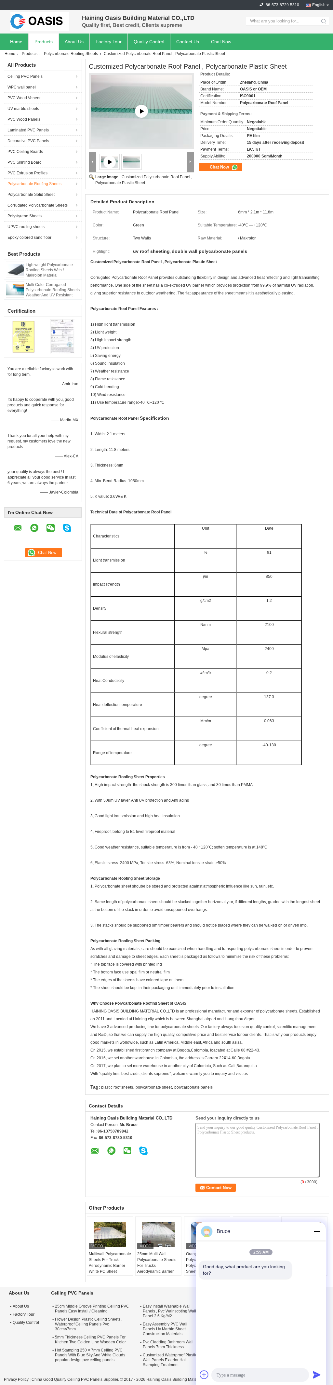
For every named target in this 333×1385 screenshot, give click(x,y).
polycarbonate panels (193, 1087)
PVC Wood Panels (23, 119)
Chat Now (221, 41)
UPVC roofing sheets (26, 226)
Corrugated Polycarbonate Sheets (37, 205)
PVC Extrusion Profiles (27, 173)
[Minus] (317, 1231)
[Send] (317, 1374)
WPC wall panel (21, 87)
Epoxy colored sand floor (29, 237)
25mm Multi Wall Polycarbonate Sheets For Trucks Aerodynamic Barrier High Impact (156, 1266)
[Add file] (204, 1374)
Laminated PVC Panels (28, 130)
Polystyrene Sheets (24, 216)
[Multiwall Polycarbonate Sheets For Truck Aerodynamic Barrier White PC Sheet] (110, 1234)
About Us (74, 41)
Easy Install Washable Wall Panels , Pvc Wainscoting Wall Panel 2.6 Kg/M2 (169, 1311)
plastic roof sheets (117, 1087)
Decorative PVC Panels (28, 141)
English (319, 5)
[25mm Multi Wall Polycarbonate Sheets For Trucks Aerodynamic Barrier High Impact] (158, 1234)
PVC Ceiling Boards (25, 151)
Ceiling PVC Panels (25, 76)
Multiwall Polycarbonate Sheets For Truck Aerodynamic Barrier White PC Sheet (110, 1263)
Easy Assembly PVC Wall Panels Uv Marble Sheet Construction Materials (165, 1329)
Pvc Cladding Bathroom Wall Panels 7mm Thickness (168, 1344)
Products (43, 41)
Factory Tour (109, 41)
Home (16, 41)
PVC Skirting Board (24, 162)
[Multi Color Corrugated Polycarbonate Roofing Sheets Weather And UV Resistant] (15, 289)
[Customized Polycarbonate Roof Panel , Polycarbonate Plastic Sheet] (131, 161)
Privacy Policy (16, 1379)
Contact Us (187, 41)
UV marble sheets (23, 108)
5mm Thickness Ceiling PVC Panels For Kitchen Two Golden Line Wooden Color (90, 1339)
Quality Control (149, 41)
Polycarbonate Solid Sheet (31, 194)
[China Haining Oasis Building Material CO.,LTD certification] (23, 336)
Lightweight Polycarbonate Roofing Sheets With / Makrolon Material (49, 270)
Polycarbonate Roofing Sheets (71, 53)
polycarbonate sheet (154, 1087)
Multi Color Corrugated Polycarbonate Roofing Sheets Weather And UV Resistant (53, 289)
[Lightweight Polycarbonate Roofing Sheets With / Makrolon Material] (15, 269)
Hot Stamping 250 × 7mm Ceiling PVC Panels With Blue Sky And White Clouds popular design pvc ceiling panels (90, 1355)
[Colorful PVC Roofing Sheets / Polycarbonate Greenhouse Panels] (141, 111)
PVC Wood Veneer (24, 98)
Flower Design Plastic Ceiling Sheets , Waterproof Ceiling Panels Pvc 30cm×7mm (88, 1324)
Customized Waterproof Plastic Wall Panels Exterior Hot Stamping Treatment (170, 1360)
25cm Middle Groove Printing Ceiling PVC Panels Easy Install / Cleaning (92, 1308)
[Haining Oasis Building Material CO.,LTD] (39, 21)
